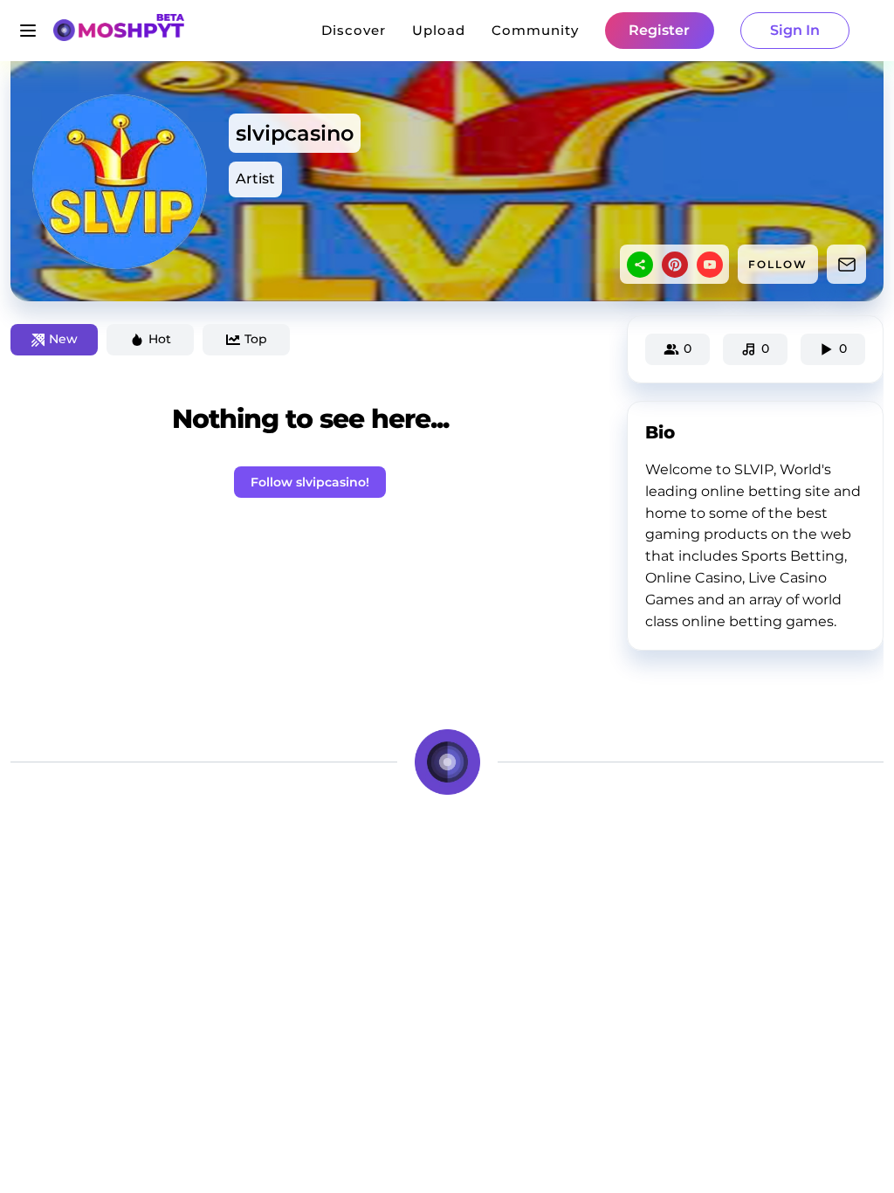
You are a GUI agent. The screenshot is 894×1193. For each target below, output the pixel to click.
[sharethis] (640, 265)
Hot (159, 339)
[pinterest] (675, 265)
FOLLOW (778, 264)
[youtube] (710, 265)
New (63, 339)
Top (255, 339)
